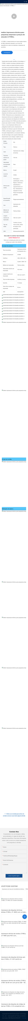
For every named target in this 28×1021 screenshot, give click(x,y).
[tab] (14, 59)
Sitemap (24, 1018)
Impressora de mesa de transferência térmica (13, 889)
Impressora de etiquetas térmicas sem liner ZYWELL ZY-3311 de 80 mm (13, 958)
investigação (7, 52)
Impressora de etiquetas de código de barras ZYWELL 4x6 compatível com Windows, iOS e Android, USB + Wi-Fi (13, 1005)
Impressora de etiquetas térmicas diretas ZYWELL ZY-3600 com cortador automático (13, 911)
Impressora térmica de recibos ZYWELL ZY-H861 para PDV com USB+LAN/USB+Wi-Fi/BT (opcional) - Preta (13, 935)
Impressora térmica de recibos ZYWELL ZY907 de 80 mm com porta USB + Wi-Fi (13, 982)
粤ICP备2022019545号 (14, 1018)
